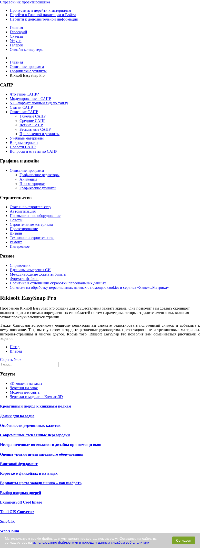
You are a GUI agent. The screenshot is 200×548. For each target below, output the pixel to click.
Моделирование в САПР (30, 99)
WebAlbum (9, 531)
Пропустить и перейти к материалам (40, 10)
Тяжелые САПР (33, 116)
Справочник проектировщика (25, 2)
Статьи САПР (21, 107)
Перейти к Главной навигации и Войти (43, 15)
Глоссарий (18, 32)
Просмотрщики (32, 184)
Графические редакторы (40, 175)
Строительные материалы (31, 224)
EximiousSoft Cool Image (21, 502)
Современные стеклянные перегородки (35, 435)
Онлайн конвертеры (26, 49)
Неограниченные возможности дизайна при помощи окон (50, 444)
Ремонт (16, 242)
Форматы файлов (24, 279)
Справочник (20, 265)
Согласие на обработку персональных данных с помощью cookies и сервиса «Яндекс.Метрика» (89, 287)
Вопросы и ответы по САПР (33, 151)
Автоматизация (23, 211)
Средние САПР (32, 120)
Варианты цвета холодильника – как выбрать (40, 483)
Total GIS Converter (17, 512)
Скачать (16, 36)
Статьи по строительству (30, 207)
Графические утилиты (38, 188)
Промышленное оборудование (35, 216)
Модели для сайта (25, 392)
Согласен (183, 540)
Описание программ (27, 170)
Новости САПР (23, 147)
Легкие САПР (31, 125)
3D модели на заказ (26, 383)
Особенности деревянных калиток (30, 425)
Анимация (28, 179)
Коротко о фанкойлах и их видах (29, 473)
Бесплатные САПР (35, 129)
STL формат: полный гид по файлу (39, 103)
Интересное (20, 246)
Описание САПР (24, 112)
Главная (16, 27)
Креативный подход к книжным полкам (35, 406)
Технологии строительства (32, 238)
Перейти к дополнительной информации (44, 19)
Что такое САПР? (24, 94)
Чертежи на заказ (24, 388)
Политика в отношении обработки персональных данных (58, 283)
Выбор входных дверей (20, 493)
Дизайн (16, 233)
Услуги (15, 41)
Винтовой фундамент (19, 464)
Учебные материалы (27, 138)
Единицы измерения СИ (30, 270)
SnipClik (7, 521)
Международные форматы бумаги (38, 274)
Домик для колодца (17, 416)
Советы (16, 220)
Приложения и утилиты (40, 134)
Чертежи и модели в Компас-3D (36, 397)
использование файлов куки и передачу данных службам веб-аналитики (91, 542)
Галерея (16, 45)
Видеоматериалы (24, 142)
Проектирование (24, 229)
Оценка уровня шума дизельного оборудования (41, 454)
